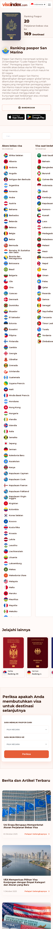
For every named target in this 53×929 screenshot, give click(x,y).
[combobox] (26, 729)
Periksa (26, 754)
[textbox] (26, 729)
